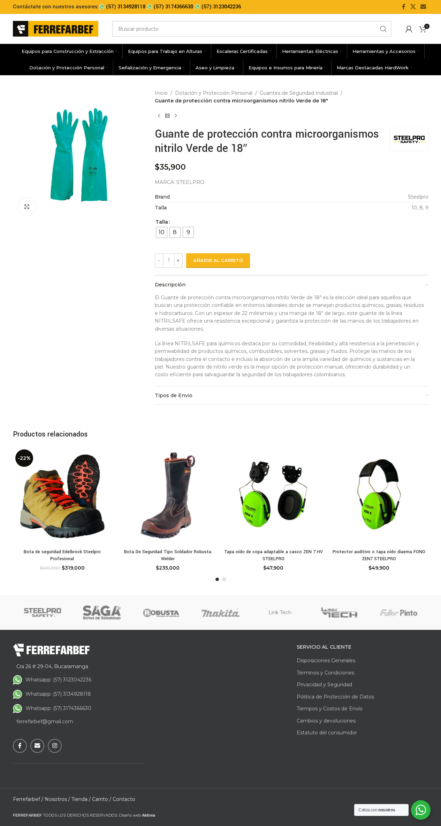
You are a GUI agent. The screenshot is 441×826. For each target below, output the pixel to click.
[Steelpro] (42, 612)
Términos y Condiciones (325, 673)
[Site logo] (55, 28)
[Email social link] (423, 6)
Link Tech (279, 612)
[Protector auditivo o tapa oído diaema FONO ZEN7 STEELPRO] (379, 496)
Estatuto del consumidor (327, 732)
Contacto (124, 799)
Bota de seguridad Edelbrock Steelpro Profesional (62, 555)
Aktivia (148, 815)
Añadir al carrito (218, 260)
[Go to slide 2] (224, 579)
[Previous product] (159, 116)
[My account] (409, 29)
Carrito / (101, 799)
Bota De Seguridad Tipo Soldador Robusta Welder (167, 555)
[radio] (161, 232)
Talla (161, 222)
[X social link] (413, 6)
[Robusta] (161, 612)
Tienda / (81, 799)
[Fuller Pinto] (398, 612)
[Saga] (101, 612)
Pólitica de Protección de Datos (335, 697)
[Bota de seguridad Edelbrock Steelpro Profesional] (62, 496)
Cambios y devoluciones (326, 721)
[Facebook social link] (404, 6)
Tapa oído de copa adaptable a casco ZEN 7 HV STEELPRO (273, 555)
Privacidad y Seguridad (324, 684)
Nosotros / (57, 799)
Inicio (161, 93)
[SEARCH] (383, 29)
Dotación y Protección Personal (213, 93)
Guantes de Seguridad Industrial (299, 93)
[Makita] (220, 612)
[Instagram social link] (55, 746)
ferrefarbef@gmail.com (44, 721)
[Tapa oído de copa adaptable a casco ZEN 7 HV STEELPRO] (273, 496)
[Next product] (176, 116)
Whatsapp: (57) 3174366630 (58, 708)
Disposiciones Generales (326, 660)
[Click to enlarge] (27, 206)
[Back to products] (167, 116)
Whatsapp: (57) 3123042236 (58, 680)
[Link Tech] (339, 612)
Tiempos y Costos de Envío (330, 708)
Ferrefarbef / (28, 799)
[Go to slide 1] (217, 579)
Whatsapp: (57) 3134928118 (58, 694)
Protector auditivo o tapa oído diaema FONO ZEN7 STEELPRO (379, 555)
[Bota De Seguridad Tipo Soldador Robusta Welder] (168, 496)
